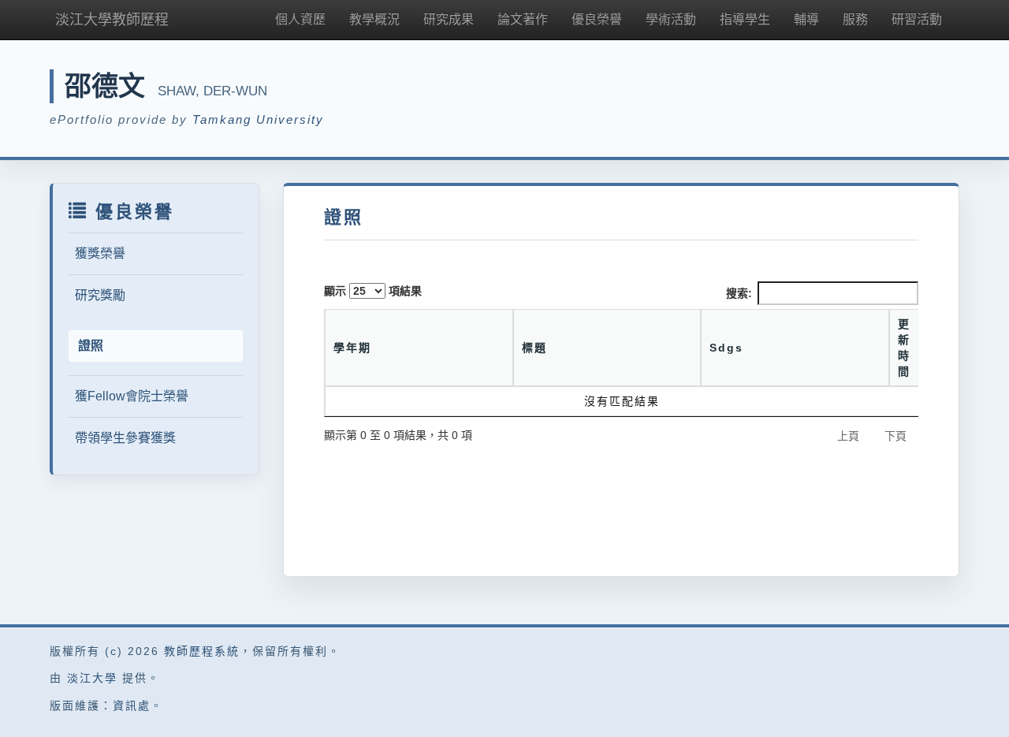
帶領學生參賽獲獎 (125, 438)
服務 (855, 19)
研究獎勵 (100, 295)
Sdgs (726, 347)
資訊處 (132, 705)
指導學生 (745, 19)
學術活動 (671, 19)
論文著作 (522, 19)
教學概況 (374, 19)
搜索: (739, 293)
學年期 (352, 347)
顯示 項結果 (373, 291)
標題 (534, 347)
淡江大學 (92, 678)
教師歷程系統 (202, 651)
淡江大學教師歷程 (112, 20)
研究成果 (448, 19)
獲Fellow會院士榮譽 (131, 396)
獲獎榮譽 (100, 253)
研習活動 (917, 19)
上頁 (848, 436)
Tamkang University (258, 119)
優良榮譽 (597, 19)
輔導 (806, 19)
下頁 (895, 436)
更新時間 (904, 348)
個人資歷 (300, 19)
